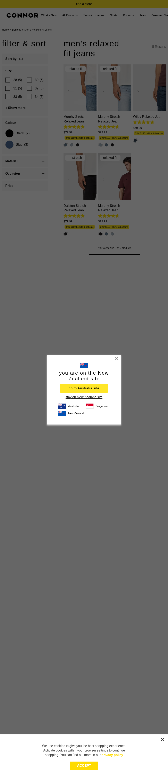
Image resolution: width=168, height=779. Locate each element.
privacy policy (112, 755)
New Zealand (76, 413)
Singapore (102, 406)
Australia (73, 406)
